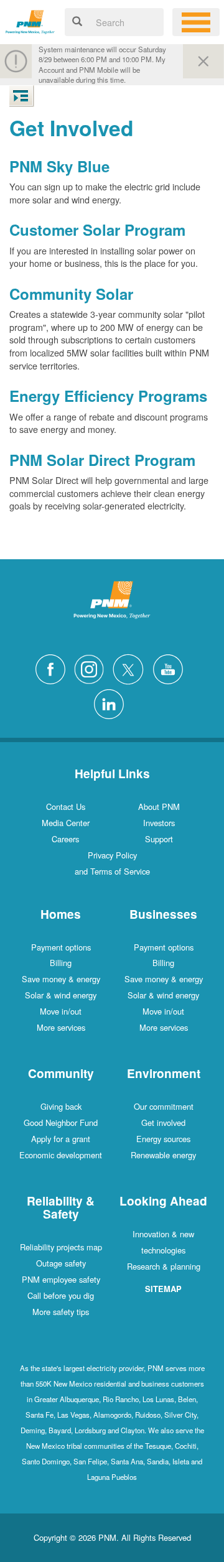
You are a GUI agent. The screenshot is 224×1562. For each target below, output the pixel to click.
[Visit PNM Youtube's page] (171, 667)
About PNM (159, 806)
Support (159, 839)
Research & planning (163, 1266)
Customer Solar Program (97, 229)
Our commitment (164, 1106)
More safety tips (60, 1312)
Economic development (60, 1155)
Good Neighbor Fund (61, 1122)
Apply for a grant (60, 1139)
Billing (61, 963)
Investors (159, 823)
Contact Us (65, 806)
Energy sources (163, 1139)
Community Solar (71, 293)
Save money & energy (61, 979)
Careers (65, 839)
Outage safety (61, 1263)
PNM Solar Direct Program (102, 459)
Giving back (61, 1106)
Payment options (61, 947)
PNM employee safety (61, 1279)
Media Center (66, 823)
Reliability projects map (61, 1247)
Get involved (163, 1122)
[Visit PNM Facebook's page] (53, 667)
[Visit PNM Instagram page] (92, 667)
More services (61, 1027)
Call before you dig (60, 1295)
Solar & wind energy (60, 995)
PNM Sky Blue (59, 166)
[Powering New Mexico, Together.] (30, 20)
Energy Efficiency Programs (108, 395)
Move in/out (61, 1011)
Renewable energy (163, 1155)
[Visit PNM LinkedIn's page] (112, 702)
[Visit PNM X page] (132, 667)
